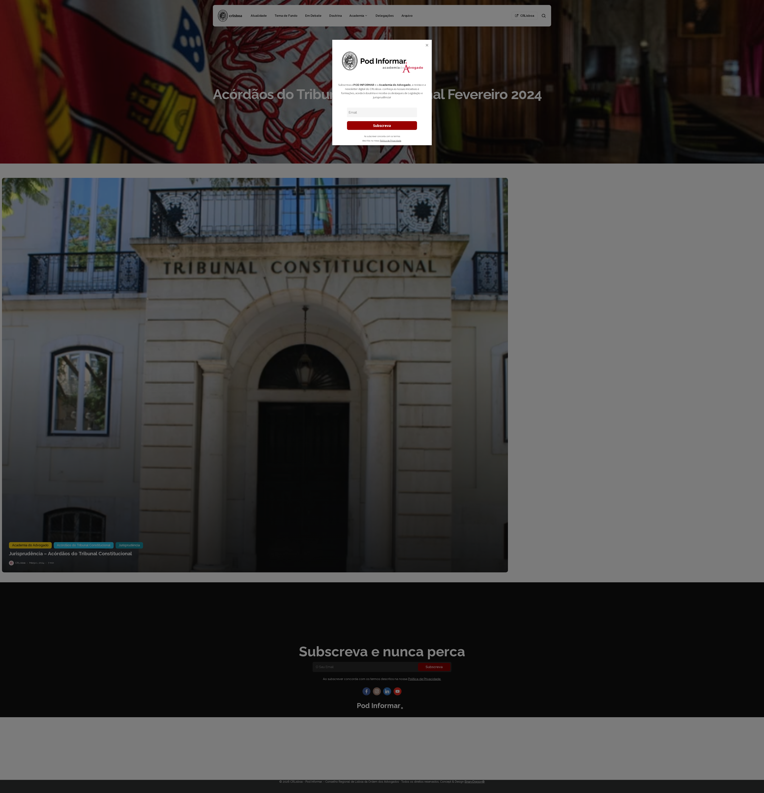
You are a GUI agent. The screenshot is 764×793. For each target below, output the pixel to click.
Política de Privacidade (390, 140)
